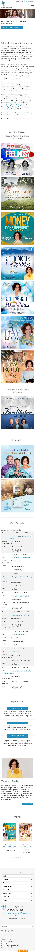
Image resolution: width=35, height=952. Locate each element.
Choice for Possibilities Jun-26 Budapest (26, 847)
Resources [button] (7, 893)
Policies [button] (6, 900)
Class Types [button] (7, 886)
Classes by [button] (7, 883)
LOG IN (17, 1)
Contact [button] (6, 897)
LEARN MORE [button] (27, 804)
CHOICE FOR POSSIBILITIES (17, 723)
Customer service (7, 948)
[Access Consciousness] (3, 4)
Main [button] (5, 876)
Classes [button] (6, 879)
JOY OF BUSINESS (17, 708)
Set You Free (16, 652)
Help (22, 1)
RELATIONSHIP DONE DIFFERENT (17, 736)
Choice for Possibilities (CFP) (20, 596)
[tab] (17, 876)
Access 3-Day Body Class (19, 634)
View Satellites (6, 628)
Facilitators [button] (7, 890)
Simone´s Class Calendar (11, 27)
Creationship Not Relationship (21, 557)
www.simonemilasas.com (23, 119)
